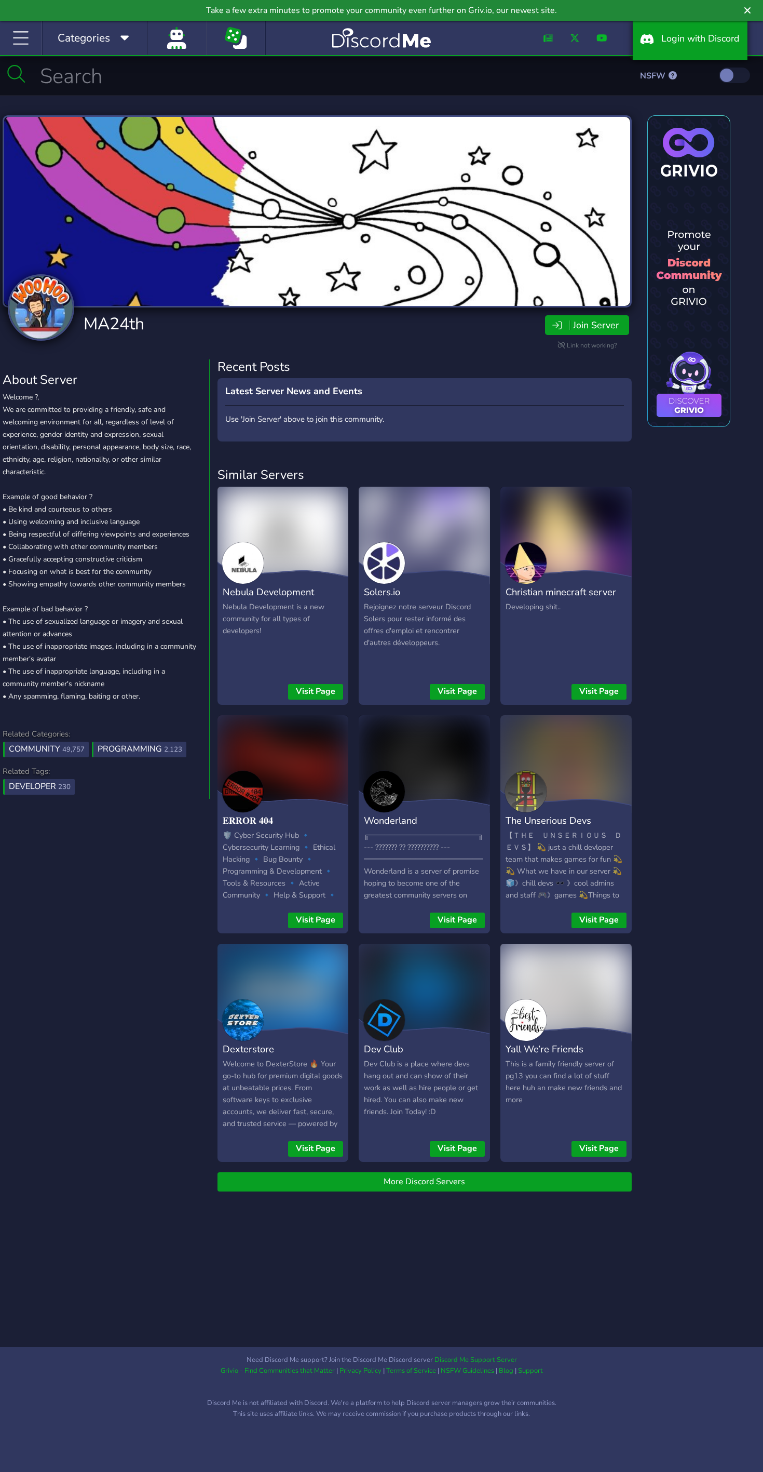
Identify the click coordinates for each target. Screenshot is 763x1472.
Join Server (596, 325)
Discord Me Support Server (475, 1359)
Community (47, 749)
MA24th (114, 324)
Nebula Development (268, 591)
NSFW (653, 76)
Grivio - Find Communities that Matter (278, 1370)
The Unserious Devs (548, 820)
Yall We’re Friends (544, 1048)
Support (530, 1370)
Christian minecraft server (561, 591)
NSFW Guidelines (467, 1370)
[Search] (16, 73)
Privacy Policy (360, 1370)
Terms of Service (411, 1370)
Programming (140, 749)
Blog (506, 1370)
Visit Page (315, 691)
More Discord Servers (424, 1181)
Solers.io (382, 591)
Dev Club (383, 1048)
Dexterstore (248, 1048)
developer (40, 786)
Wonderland (390, 820)
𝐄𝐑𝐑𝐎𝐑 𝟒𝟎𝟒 (248, 820)
